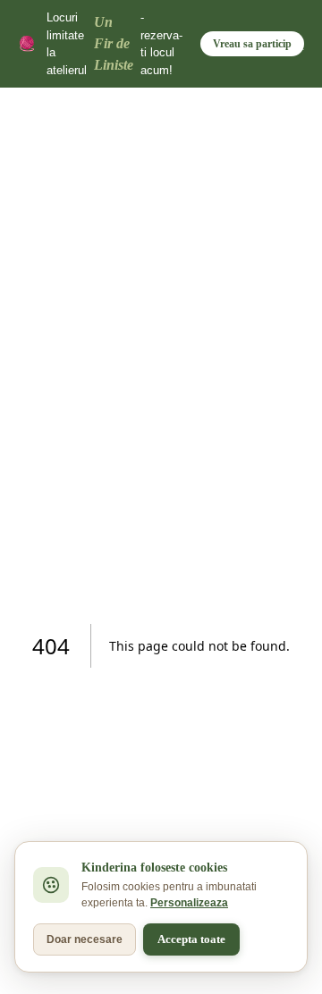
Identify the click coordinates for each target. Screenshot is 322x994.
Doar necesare (85, 939)
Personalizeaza (189, 903)
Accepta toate (191, 939)
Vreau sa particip (252, 44)
